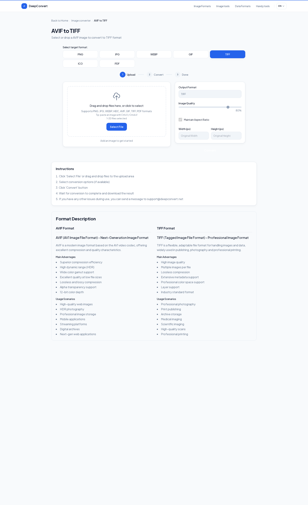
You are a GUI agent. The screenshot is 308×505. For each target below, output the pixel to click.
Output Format (187, 87)
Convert (210, 150)
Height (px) (217, 128)
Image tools (222, 6)
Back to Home (59, 20)
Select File (116, 126)
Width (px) (185, 128)
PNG (80, 54)
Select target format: (75, 47)
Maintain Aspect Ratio (196, 119)
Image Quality (187, 103)
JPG (117, 54)
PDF (117, 63)
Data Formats (242, 6)
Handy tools (263, 6)
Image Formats (202, 6)
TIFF (227, 54)
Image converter (81, 20)
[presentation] (116, 111)
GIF (191, 54)
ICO (80, 63)
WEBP (154, 54)
